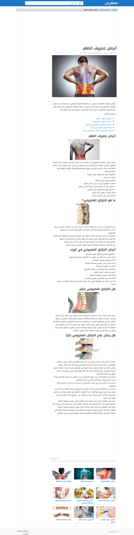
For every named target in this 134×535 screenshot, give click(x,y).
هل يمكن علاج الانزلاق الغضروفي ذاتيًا (97, 130)
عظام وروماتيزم (105, 9)
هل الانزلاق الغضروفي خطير (101, 127)
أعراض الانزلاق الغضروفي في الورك (98, 124)
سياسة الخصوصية (22, 531)
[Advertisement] (84, 436)
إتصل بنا (25, 533)
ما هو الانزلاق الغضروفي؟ (101, 121)
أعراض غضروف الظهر (103, 118)
